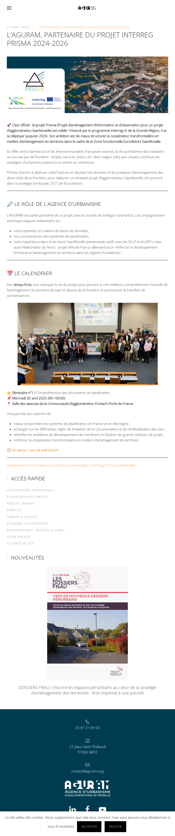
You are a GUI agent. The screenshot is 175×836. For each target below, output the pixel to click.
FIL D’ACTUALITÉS (20, 543)
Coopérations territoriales (63, 27)
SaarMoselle (126, 465)
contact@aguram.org (87, 771)
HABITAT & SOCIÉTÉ (22, 517)
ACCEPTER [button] (89, 826)
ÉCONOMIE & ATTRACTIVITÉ (28, 523)
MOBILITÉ (14, 510)
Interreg (97, 465)
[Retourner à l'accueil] (87, 8)
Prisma (110, 465)
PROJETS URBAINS (21, 503)
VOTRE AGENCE (18, 537)
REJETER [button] (115, 826)
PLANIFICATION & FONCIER (27, 497)
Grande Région (77, 465)
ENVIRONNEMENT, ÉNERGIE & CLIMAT (36, 530)
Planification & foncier (109, 27)
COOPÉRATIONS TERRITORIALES (31, 490)
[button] (9, 8)
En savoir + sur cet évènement (35, 450)
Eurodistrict (56, 465)
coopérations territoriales (26, 465)
